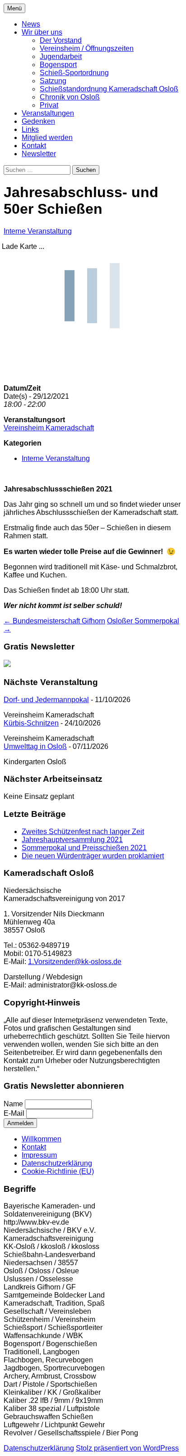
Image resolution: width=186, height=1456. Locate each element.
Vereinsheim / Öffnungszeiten (87, 48)
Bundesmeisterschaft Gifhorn (54, 621)
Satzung (53, 81)
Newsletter (39, 154)
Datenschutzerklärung (57, 1163)
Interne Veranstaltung (38, 231)
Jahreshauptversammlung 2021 (72, 839)
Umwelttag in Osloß (35, 746)
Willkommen (41, 1139)
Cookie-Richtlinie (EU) (58, 1171)
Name (13, 1104)
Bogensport (58, 64)
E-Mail (14, 1113)
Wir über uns (42, 32)
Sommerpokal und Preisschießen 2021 (84, 848)
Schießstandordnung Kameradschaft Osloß (109, 89)
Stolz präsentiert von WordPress (127, 1448)
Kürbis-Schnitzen (31, 723)
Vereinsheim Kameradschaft (49, 428)
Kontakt (34, 145)
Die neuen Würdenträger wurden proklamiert (93, 856)
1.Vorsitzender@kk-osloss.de (74, 961)
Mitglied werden (47, 137)
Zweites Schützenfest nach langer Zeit (83, 831)
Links (30, 129)
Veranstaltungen (48, 113)
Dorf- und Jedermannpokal (46, 699)
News (31, 24)
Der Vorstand (61, 40)
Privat (49, 105)
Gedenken (38, 121)
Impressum (39, 1155)
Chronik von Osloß (70, 97)
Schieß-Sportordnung (74, 73)
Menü (14, 8)
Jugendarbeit (61, 56)
